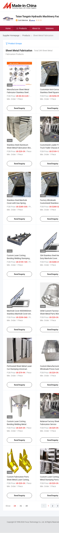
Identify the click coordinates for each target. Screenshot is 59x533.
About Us (36, 28)
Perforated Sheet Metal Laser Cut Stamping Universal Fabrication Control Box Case (19, 369)
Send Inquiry (19, 108)
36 (21, 505)
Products (23, 28)
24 (15, 506)
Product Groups (15, 43)
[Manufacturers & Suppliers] (20, 5)
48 (27, 505)
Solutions (50, 28)
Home (8, 28)
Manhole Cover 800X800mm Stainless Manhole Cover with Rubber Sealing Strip (19, 313)
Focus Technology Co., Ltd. (35, 522)
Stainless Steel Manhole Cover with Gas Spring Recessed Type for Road (17, 203)
